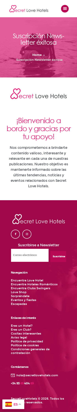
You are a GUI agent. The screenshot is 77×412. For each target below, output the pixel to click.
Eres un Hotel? (22, 325)
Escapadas (19, 304)
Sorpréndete (20, 296)
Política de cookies (25, 345)
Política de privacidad (27, 341)
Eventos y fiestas (23, 300)
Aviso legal (19, 337)
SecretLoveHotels (24, 398)
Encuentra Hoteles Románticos (34, 284)
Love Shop (18, 292)
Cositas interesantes (26, 333)
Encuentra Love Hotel (27, 280)
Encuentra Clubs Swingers (30, 288)
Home (37, 55)
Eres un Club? (21, 329)
